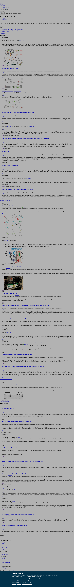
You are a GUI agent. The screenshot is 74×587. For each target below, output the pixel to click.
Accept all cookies (16, 584)
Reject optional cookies (27, 584)
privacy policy (16, 580)
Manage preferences (14, 582)
